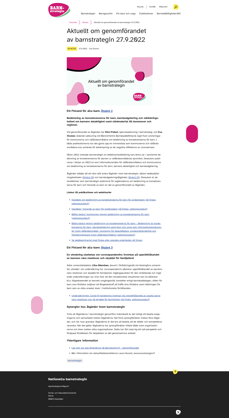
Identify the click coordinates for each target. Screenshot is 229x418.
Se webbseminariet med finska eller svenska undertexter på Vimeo (107, 240)
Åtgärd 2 (107, 111)
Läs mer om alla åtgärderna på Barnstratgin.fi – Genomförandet (105, 347)
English (163, 7)
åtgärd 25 (134, 177)
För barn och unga (126, 13)
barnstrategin (75, 360)
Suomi (152, 7)
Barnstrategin (88, 13)
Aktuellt (140, 7)
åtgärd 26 (88, 177)
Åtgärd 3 (107, 247)
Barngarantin (106, 13)
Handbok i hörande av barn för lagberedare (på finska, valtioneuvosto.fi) (110, 208)
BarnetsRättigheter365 (169, 13)
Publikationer (146, 13)
